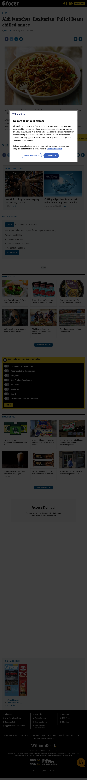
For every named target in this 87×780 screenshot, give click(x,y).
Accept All (51, 155)
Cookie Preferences (31, 155)
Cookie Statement (54, 148)
